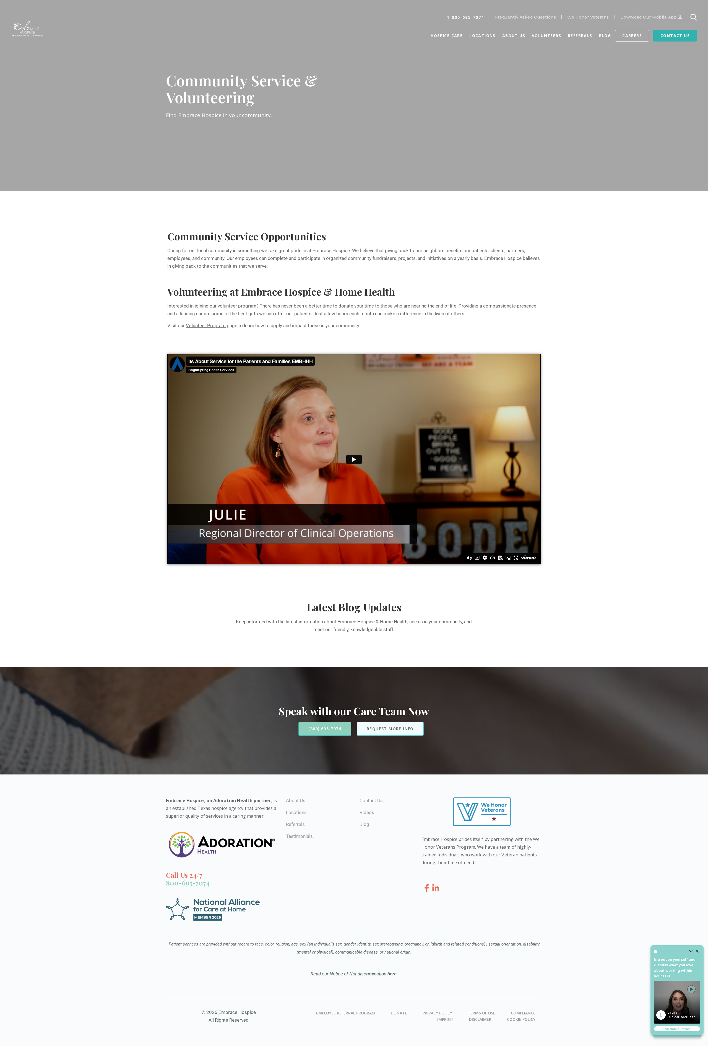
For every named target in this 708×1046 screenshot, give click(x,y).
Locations (482, 35)
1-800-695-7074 (465, 17)
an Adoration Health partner (239, 800)
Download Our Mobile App (649, 17)
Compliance (523, 1013)
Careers (632, 35)
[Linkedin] (435, 888)
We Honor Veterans (588, 17)
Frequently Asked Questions (525, 17)
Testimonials (299, 836)
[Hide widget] (697, 951)
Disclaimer (480, 1019)
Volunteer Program (206, 325)
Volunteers (546, 35)
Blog (605, 35)
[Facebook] (427, 888)
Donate (399, 1013)
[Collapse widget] (690, 951)
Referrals (580, 35)
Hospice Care (447, 35)
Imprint (445, 1019)
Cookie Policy (521, 1019)
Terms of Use (481, 1013)
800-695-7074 (188, 882)
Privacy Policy (437, 1013)
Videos (367, 812)
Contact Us (675, 35)
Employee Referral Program (345, 1013)
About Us (513, 35)
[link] (677, 1002)
